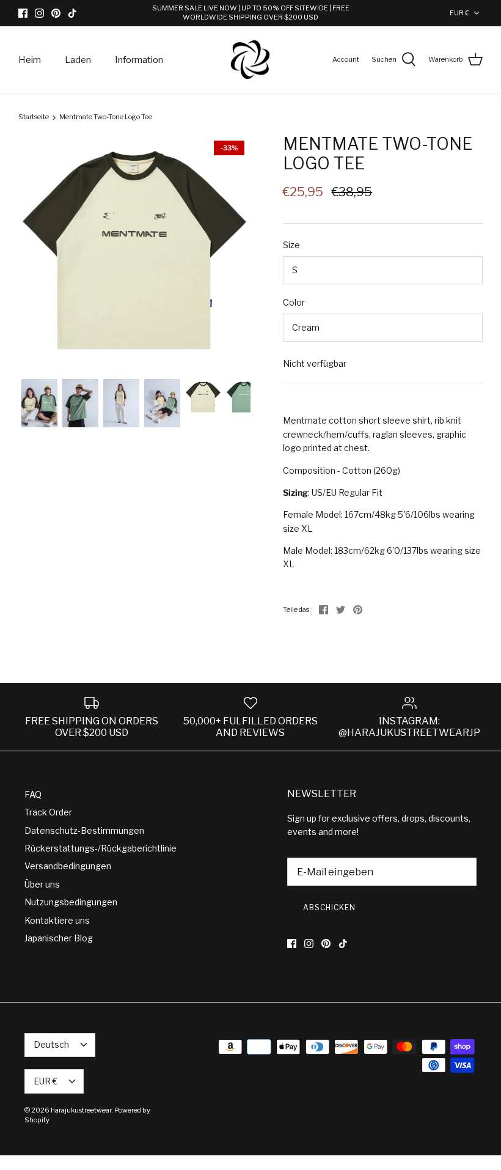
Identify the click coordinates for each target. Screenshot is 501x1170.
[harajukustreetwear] (250, 60)
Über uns (42, 884)
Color (294, 302)
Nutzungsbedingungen (70, 902)
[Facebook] (22, 13)
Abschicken (329, 907)
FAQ (33, 794)
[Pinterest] (55, 13)
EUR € (459, 13)
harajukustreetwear (81, 1110)
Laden (78, 59)
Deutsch (51, 1044)
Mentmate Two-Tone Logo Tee (105, 117)
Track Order (48, 812)
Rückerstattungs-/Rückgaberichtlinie (100, 848)
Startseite (33, 117)
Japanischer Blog (58, 938)
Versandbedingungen (67, 866)
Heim (29, 59)
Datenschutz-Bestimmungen (84, 830)
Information (139, 59)
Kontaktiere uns (57, 920)
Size (291, 245)
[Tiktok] (72, 13)
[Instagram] (39, 13)
